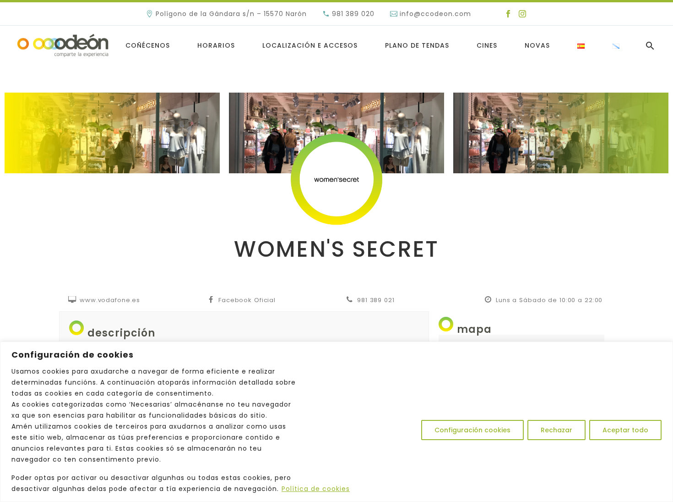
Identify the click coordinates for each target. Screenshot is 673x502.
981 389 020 (353, 13)
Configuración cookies (472, 430)
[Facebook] (508, 13)
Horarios (216, 45)
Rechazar (556, 430)
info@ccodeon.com (435, 13)
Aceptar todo (625, 430)
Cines (487, 45)
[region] (336, 422)
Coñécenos (147, 45)
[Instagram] (522, 13)
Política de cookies (316, 488)
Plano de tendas (417, 45)
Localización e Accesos (310, 45)
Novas (537, 45)
